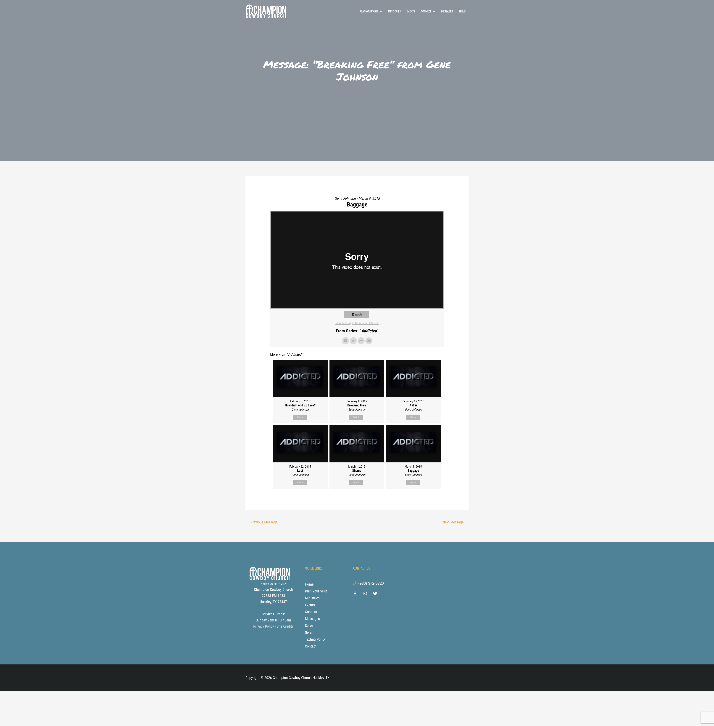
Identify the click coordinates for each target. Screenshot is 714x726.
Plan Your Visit (369, 11)
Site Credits (285, 626)
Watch (358, 314)
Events (411, 11)
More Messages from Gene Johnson (357, 323)
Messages (447, 11)
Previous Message (261, 522)
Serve (462, 11)
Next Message (455, 522)
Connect (426, 11)
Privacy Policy (263, 626)
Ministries (394, 11)
